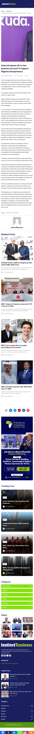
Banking (5, 321)
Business (9, 11)
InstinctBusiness (8, 75)
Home (2, 11)
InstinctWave (26, 724)
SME (15, 363)
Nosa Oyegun (14, 212)
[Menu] (31, 4)
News (16, 239)
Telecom (16, 280)
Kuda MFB (7, 212)
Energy (12, 239)
